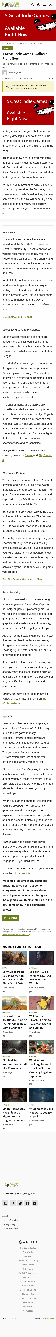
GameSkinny (28, 1285)
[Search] (33, 5)
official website (21, 873)
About (5, 1216)
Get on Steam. (23, 579)
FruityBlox (28, 1302)
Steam (29, 455)
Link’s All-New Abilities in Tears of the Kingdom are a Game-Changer (14, 1021)
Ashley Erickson (36, 1080)
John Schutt (8, 987)
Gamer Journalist (28, 1281)
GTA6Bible (28, 1310)
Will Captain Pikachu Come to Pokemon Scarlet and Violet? (40, 1021)
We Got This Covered (28, 1273)
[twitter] (20, 1203)
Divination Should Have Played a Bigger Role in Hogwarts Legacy (13, 1114)
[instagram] (13, 1203)
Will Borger (7, 1072)
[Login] (51, 5)
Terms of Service (10, 1220)
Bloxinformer (28, 1306)
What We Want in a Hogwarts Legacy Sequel (41, 1112)
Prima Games (28, 1264)
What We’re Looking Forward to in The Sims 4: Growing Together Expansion (41, 1068)
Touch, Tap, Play (28, 1298)
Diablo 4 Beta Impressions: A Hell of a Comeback (14, 1064)
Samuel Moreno (37, 987)
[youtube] (35, 1203)
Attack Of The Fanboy (28, 1260)
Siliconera (28, 1268)
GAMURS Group (48, 1318)
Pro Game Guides (28, 1247)
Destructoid (28, 1277)
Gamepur (28, 1256)
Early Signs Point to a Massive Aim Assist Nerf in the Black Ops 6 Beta (13, 977)
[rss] (5, 1203)
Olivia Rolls (7, 1032)
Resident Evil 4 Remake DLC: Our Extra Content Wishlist (40, 977)
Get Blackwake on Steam (17, 316)
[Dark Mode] (39, 5)
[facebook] (27, 1203)
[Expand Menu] (45, 5)
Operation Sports (28, 1289)
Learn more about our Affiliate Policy (16, 934)
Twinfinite (28, 1252)
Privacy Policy (8, 1224)
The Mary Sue (28, 1294)
